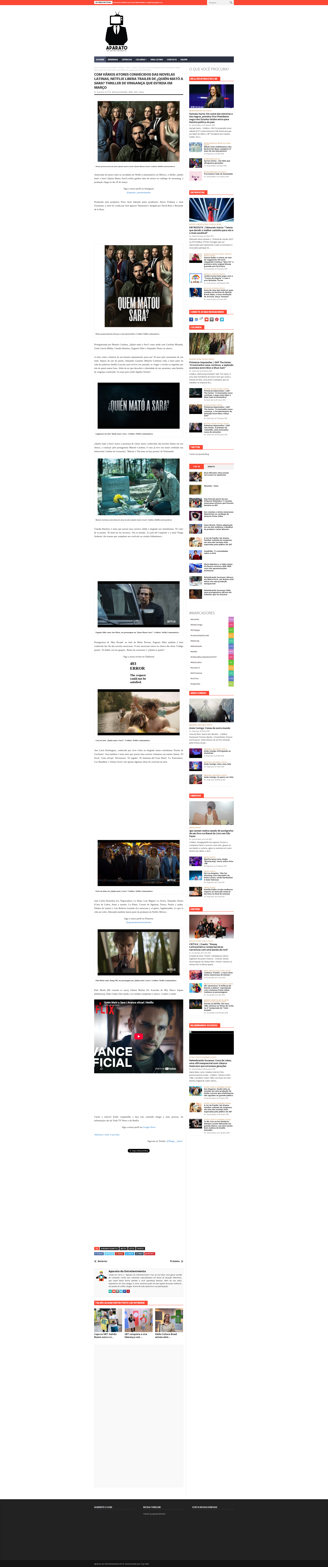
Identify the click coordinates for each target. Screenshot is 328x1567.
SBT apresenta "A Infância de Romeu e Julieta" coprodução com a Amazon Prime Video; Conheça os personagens (217, 988)
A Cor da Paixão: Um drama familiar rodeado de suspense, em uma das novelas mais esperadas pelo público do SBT (218, 541)
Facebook (99, 1254)
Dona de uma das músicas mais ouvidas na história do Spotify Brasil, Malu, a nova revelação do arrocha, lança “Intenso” (218, 293)
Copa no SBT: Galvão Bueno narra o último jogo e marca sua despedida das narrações (119, 2)
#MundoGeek (196, 646)
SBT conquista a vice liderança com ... (136, 1336)
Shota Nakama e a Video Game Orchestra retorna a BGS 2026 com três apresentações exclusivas (218, 567)
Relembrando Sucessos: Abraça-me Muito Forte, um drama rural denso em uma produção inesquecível (219, 580)
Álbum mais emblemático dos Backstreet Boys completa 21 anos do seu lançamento (218, 149)
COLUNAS (140, 59)
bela (204, 111)
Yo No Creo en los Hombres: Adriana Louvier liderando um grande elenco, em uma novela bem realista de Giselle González (218, 1125)
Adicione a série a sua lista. (107, 1134)
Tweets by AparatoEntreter (154, 1514)
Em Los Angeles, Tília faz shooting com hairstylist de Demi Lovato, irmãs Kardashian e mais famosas (218, 876)
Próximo (175, 1261)
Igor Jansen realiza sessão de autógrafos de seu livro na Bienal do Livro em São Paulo (211, 833)
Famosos (191, 827)
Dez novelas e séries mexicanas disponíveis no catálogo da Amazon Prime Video (218, 514)
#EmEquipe (195, 630)
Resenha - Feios (211, 486)
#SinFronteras (196, 673)
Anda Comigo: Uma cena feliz (217, 764)
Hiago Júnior (100, 92)
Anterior (102, 1261)
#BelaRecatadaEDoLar (195, 111)
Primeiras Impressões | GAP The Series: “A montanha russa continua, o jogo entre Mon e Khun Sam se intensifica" (218, 394)
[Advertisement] (138, 227)
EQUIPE (184, 59)
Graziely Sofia (210, 269)
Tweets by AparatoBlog (199, 454)
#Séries (206, 971)
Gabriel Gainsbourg (197, 236)
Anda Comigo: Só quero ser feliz (218, 777)
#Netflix (121, 68)
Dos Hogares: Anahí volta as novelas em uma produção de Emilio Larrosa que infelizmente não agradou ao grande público (218, 1092)
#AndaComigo (196, 624)
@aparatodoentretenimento (138, 922)
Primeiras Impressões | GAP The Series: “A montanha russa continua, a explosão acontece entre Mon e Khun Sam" (211, 365)
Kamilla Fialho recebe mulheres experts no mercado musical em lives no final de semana (218, 891)
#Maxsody (195, 641)
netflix (127, 68)
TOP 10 (196, 466)
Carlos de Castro (211, 283)
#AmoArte (195, 619)
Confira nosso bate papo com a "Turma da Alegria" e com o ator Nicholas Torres (218, 278)
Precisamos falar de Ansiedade (218, 174)
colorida (199, 359)
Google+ (120, 1254)
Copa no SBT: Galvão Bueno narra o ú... (105, 1336)
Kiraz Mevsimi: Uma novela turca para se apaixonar (216, 474)
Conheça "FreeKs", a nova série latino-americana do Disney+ (218, 973)
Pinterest (150, 1254)
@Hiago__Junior (175, 1141)
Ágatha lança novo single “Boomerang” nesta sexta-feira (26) (218, 861)
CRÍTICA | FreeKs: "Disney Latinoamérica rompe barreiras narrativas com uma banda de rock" (208, 947)
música (228, 143)
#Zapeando (195, 684)
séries (223, 971)
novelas (218, 984)
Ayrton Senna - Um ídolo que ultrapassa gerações (217, 162)
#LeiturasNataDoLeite (200, 635)
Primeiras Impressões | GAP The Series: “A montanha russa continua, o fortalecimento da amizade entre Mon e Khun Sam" (218, 411)
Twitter (110, 1254)
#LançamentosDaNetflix (108, 68)
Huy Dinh (145, 1564)
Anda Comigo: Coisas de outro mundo (209, 728)
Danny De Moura (197, 125)
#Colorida (192, 359)
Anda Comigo (202, 725)
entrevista (212, 224)
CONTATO (172, 59)
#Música (220, 143)
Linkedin (130, 1254)
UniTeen (212, 256)
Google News (149, 1127)
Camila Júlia (195, 371)
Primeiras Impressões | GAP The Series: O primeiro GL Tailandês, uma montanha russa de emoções (217, 428)
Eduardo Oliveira (197, 1069)
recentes (134, 68)
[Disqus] (139, 1382)
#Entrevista (193, 224)
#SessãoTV (195, 667)
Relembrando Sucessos (209, 1057)
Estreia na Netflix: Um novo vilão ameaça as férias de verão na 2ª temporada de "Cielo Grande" (219, 1006)
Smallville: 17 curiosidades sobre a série (216, 552)
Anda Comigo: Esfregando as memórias (217, 752)
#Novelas (206, 984)
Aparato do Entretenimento (127, 1271)
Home (96, 68)
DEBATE (211, 466)
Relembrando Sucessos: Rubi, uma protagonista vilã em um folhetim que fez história (218, 592)
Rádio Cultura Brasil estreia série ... (166, 1336)
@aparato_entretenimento (139, 192)
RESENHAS (113, 59)
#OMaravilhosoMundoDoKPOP (204, 657)
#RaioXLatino (196, 662)
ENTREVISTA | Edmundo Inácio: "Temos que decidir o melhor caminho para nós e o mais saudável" (211, 230)
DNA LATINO (157, 59)
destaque (206, 224)
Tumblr (140, 1254)
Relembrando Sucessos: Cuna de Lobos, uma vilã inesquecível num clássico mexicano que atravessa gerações (210, 1063)
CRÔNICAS (127, 59)
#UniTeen (215, 254)
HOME (101, 59)
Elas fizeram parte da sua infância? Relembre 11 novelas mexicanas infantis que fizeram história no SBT (218, 502)
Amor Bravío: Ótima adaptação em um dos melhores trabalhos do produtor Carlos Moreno (218, 527)
